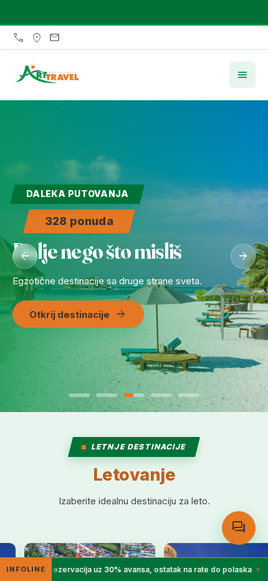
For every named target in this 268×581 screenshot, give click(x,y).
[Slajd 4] (161, 395)
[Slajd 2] (106, 395)
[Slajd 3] (134, 395)
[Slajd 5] (188, 395)
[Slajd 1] (79, 395)
